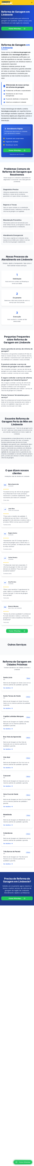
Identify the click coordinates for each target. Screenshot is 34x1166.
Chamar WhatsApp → (15, 28)
